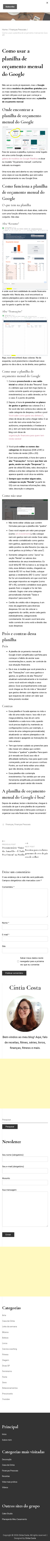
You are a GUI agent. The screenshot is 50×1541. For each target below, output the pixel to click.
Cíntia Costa (25, 987)
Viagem (5, 1360)
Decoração (7, 1459)
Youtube (6, 1399)
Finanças (9, 824)
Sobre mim (7, 1440)
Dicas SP (6, 1366)
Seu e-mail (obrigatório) (13, 1166)
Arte (4, 1315)
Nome (5, 923)
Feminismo (7, 1371)
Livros (4, 1343)
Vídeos (5, 1487)
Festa (4, 1377)
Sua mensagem (9, 1190)
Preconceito (7, 1394)
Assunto (6, 1178)
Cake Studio (7, 1513)
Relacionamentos (10, 1388)
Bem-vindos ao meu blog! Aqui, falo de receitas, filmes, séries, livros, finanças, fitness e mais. (25, 1042)
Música (5, 1332)
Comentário (8, 887)
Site (4, 946)
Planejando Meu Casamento (14, 1519)
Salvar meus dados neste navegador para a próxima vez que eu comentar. (32, 961)
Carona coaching (9, 1349)
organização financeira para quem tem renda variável (26, 437)
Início (4, 1434)
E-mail (5, 934)
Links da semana (9, 1326)
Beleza (5, 1338)
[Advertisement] (25, 1084)
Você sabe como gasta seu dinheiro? (26, 415)
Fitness (5, 1354)
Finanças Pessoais (22, 824)
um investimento (23, 534)
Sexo (4, 1382)
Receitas (6, 1476)
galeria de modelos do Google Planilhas (20, 158)
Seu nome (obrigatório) (12, 1155)
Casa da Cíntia (8, 1321)
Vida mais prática (9, 1482)
